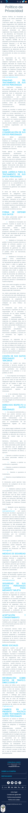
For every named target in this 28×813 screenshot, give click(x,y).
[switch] (3, 811)
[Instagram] (19, 782)
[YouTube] (16, 782)
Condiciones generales (14, 794)
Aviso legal (14, 792)
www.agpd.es (7, 550)
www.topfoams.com (11, 77)
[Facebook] (8, 782)
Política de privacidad (14, 797)
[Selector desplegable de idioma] (26, 1)
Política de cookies (14, 799)
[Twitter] (12, 782)
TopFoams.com (7, 706)
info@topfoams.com (14, 766)
